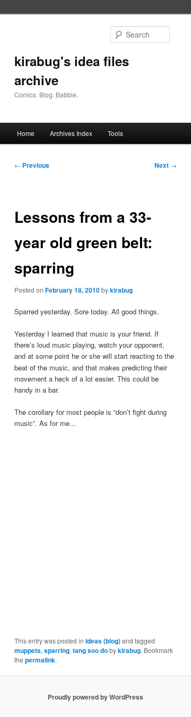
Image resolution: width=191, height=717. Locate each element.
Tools (115, 133)
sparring (57, 650)
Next (165, 165)
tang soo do (90, 650)
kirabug (121, 290)
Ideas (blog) (102, 641)
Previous (31, 165)
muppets (27, 650)
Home (25, 133)
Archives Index (71, 133)
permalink (40, 660)
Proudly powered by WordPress (95, 697)
